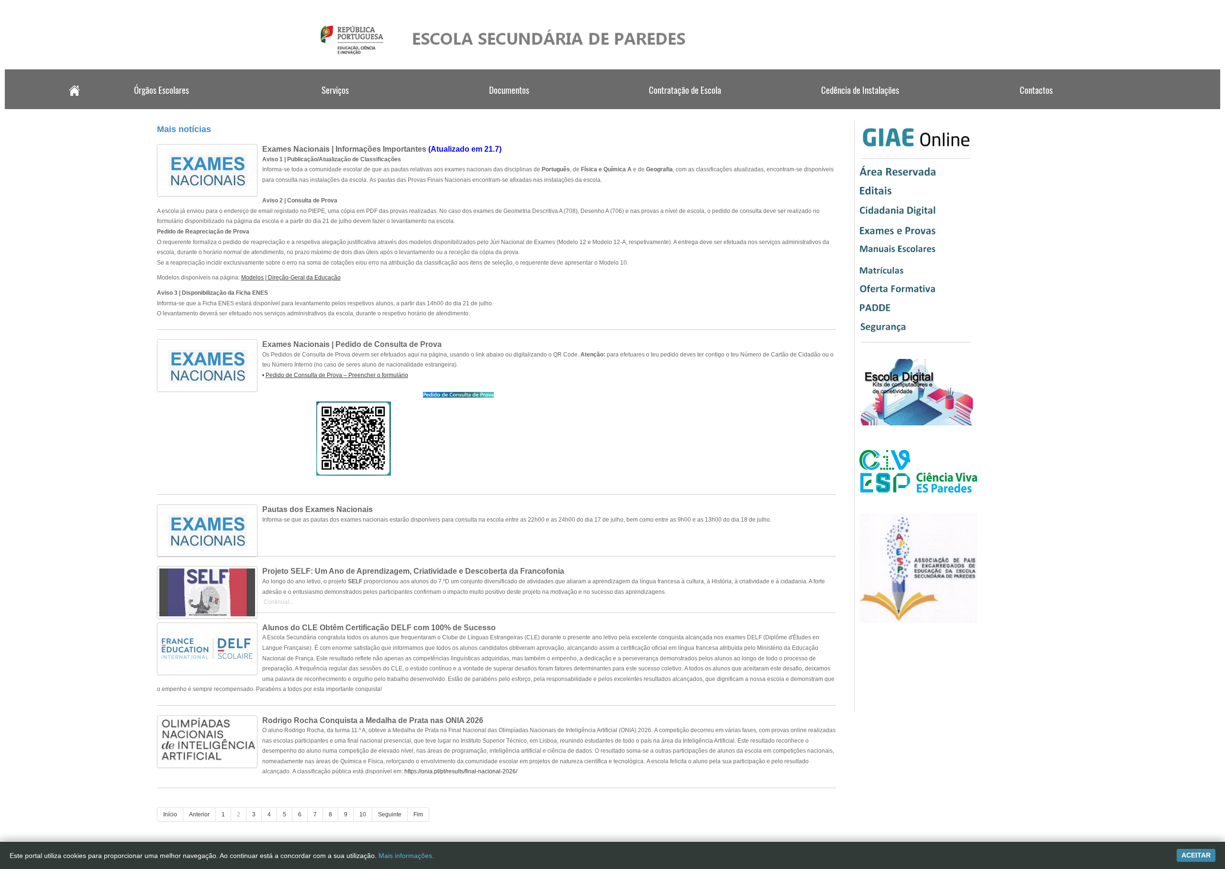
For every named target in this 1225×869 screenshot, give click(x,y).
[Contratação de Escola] (685, 106)
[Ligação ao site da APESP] (918, 620)
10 (362, 814)
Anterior (199, 814)
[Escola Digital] (916, 423)
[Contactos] (1035, 106)
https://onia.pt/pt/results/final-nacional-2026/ (460, 771)
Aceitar (1196, 855)
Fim (418, 814)
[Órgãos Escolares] (160, 106)
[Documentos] (510, 106)
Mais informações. (406, 855)
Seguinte (389, 814)
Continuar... (277, 602)
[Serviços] (335, 106)
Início (170, 814)
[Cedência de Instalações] (859, 106)
